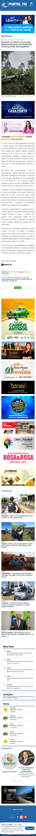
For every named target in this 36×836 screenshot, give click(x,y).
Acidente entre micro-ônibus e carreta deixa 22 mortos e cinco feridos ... (20, 662)
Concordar (29, 828)
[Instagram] (22, 817)
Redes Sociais (18, 809)
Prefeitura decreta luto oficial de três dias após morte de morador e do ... (20, 687)
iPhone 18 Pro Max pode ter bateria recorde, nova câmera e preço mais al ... (19, 654)
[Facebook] (18, 817)
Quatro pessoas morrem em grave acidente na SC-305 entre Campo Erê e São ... (20, 670)
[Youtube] (25, 817)
